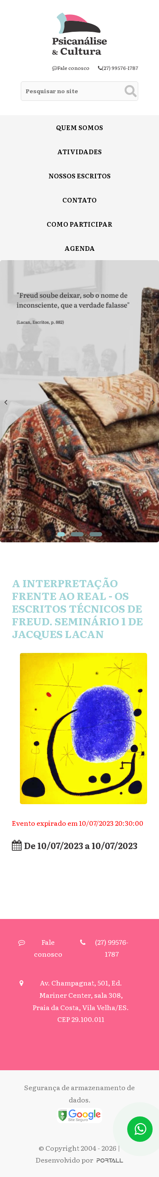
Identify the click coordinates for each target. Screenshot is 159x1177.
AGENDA (79, 248)
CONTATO (79, 200)
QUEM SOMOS (79, 127)
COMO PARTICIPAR (79, 224)
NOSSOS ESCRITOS (79, 175)
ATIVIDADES (79, 151)
